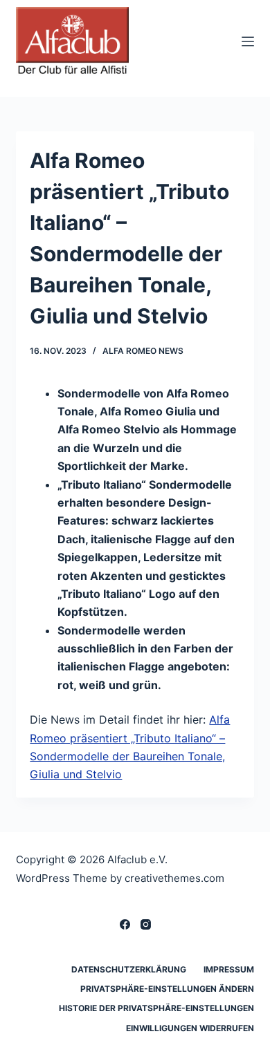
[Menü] (248, 41)
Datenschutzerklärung (128, 969)
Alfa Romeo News (142, 351)
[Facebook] (125, 924)
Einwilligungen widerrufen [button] (190, 1028)
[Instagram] (146, 924)
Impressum (229, 969)
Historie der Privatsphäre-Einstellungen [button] (156, 1008)
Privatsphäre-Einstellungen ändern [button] (167, 989)
